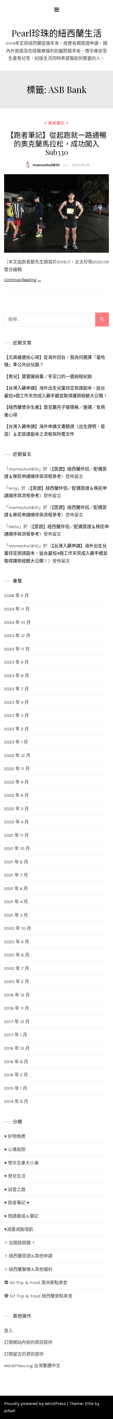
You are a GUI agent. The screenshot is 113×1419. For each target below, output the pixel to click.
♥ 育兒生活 (15, 1176)
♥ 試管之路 (15, 1189)
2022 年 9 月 (16, 782)
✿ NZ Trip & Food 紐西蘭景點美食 (38, 1296)
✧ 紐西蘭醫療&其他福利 (28, 1269)
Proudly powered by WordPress (35, 1403)
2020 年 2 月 (16, 981)
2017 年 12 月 (17, 1021)
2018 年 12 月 (17, 995)
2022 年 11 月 (17, 768)
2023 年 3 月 (16, 715)
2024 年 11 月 (17, 609)
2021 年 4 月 (16, 901)
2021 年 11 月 (16, 835)
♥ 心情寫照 (15, 1149)
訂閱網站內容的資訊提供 (28, 1342)
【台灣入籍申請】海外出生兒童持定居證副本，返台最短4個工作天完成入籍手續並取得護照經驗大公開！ (56, 553)
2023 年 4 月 (16, 702)
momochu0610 (46, 165)
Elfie (89, 1403)
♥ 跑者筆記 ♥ (56, 123)
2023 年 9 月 (16, 662)
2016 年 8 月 (16, 1061)
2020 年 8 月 (16, 955)
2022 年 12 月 (17, 755)
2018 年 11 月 (16, 1008)
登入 (8, 1330)
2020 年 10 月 (17, 928)
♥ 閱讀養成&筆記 (21, 1216)
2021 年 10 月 (17, 848)
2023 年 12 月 (17, 635)
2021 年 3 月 (16, 915)
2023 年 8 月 (16, 675)
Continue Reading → (22, 279)
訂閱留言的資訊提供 (24, 1354)
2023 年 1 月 (16, 742)
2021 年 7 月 (16, 875)
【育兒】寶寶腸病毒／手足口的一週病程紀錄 (48, 376)
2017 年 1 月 (15, 1034)
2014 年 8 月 (16, 1101)
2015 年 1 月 (15, 1088)
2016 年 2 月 (16, 1074)
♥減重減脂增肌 (18, 1229)
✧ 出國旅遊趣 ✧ (19, 1242)
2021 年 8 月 (16, 862)
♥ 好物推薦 (15, 1136)
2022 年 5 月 (16, 808)
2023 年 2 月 (16, 728)
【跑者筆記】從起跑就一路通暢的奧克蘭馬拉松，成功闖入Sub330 (56, 143)
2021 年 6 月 (16, 888)
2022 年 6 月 (16, 795)
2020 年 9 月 (16, 941)
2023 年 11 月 (17, 649)
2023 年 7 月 (16, 688)
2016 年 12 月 (17, 1048)
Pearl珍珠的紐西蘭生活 (57, 33)
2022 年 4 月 (16, 821)
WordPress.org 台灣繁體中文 (32, 1365)
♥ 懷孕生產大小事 (21, 1162)
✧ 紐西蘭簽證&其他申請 (28, 1255)
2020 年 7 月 (16, 968)
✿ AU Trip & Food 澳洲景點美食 (35, 1282)
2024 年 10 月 (17, 622)
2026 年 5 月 (16, 595)
